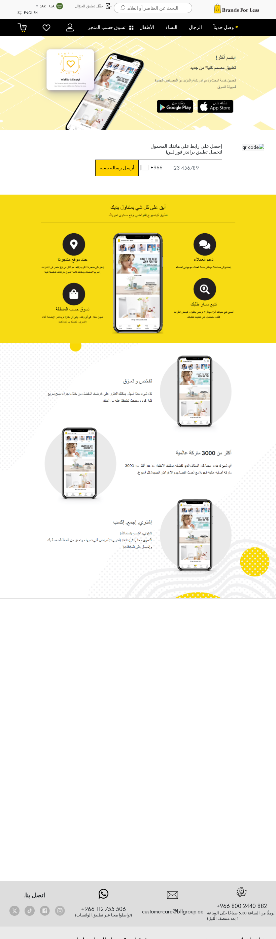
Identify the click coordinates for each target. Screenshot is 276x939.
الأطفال (146, 27)
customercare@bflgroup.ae (172, 911)
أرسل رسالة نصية (117, 168)
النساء (171, 27)
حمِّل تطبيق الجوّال (89, 6)
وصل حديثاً (223, 27)
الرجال (195, 27)
